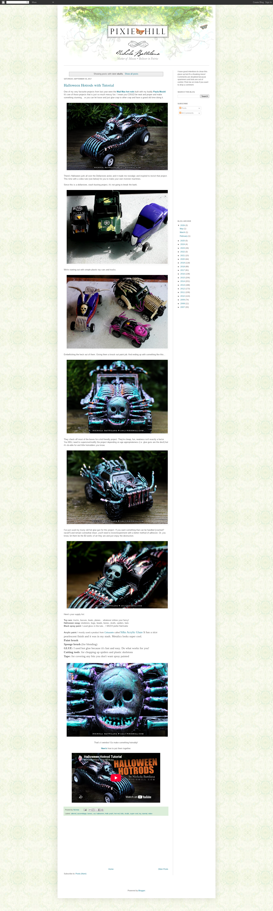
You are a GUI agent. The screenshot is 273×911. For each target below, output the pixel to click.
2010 (182, 296)
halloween (100, 813)
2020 (182, 259)
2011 (182, 292)
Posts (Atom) (81, 874)
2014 (182, 281)
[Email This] (90, 809)
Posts (183, 108)
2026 (182, 225)
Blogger (141, 891)
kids (122, 813)
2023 (182, 248)
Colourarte (109, 632)
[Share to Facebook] (99, 809)
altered (73, 813)
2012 (182, 289)
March (183, 232)
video (150, 813)
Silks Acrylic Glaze (131, 632)
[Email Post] (85, 810)
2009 (182, 300)
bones (90, 813)
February (184, 236)
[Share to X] (96, 809)
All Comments (187, 113)
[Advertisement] (116, 842)
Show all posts (131, 74)
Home (111, 869)
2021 (182, 255)
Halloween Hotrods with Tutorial (89, 85)
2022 (182, 252)
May (182, 229)
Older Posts (163, 869)
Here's (104, 748)
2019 (182, 263)
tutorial (144, 813)
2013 (182, 285)
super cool (134, 813)
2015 (182, 278)
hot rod (117, 813)
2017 (182, 270)
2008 (182, 303)
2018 (182, 266)
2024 (182, 244)
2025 (182, 241)
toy (140, 813)
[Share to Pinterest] (102, 809)
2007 (182, 307)
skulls (127, 813)
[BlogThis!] (93, 809)
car (94, 813)
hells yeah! (109, 813)
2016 (182, 274)
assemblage (82, 813)
